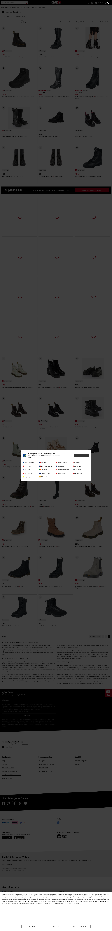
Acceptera (32, 926)
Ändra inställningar (79, 926)
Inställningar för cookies (41, 903)
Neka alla (56, 926)
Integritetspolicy (74, 903)
